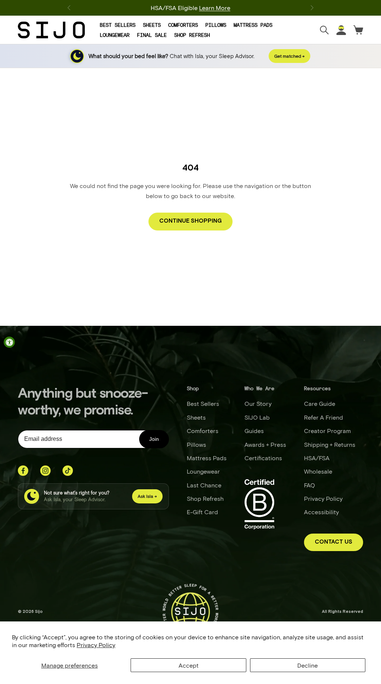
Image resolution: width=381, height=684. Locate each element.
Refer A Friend (323, 417)
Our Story (258, 403)
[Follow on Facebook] (23, 470)
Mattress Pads (253, 25)
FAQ (309, 485)
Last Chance (204, 485)
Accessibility (321, 511)
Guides (254, 430)
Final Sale (152, 35)
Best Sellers (117, 25)
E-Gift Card (202, 511)
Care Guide (319, 403)
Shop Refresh (192, 35)
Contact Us (333, 541)
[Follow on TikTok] (67, 470)
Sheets (152, 25)
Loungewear (114, 35)
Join (154, 439)
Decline (307, 665)
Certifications (263, 457)
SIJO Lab (257, 417)
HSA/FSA (317, 457)
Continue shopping (190, 221)
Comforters (183, 25)
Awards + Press (265, 444)
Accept (189, 665)
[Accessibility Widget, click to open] (9, 342)
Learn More (214, 4)
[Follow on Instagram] (45, 470)
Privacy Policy (96, 644)
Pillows (215, 25)
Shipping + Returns (329, 444)
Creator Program (327, 430)
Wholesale (318, 471)
